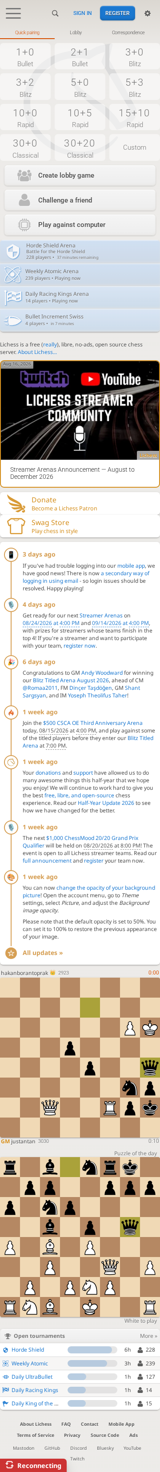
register (94, 860)
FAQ (66, 1424)
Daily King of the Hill (37, 1403)
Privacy (72, 1435)
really (50, 344)
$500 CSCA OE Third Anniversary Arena (93, 723)
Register (117, 13)
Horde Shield (28, 1349)
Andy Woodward (102, 672)
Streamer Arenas (101, 615)
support (83, 772)
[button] (25, 56)
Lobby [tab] (76, 33)
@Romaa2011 (40, 688)
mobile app (131, 565)
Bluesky (105, 1448)
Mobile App (121, 1424)
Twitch (77, 1459)
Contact (89, 1424)
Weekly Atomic (30, 1363)
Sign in (82, 13)
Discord (78, 1448)
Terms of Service (35, 1435)
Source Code (105, 1435)
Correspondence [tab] (128, 33)
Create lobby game (66, 175)
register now (80, 645)
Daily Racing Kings (35, 1390)
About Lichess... (37, 352)
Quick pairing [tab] (27, 33)
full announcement (47, 860)
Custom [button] (134, 147)
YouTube (132, 1448)
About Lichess (36, 1424)
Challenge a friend (65, 200)
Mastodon (23, 1448)
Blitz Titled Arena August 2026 (71, 680)
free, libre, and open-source (79, 795)
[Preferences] (147, 13)
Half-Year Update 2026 (106, 803)
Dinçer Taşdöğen (90, 688)
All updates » (43, 952)
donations (48, 772)
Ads (133, 1435)
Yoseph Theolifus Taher (97, 695)
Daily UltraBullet (32, 1376)
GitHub (52, 1448)
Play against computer (71, 225)
